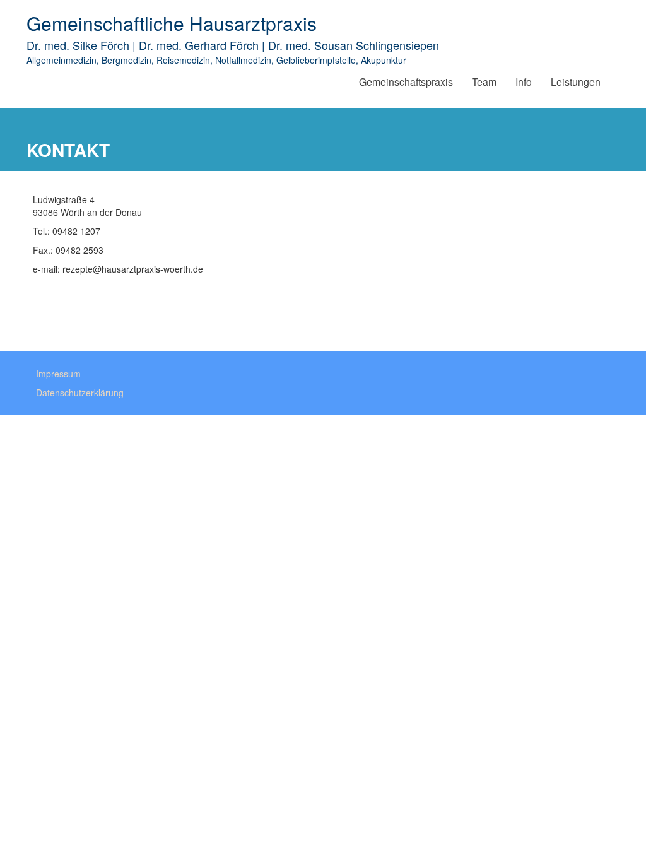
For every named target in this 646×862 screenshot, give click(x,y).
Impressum (58, 373)
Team (484, 81)
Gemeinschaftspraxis (406, 81)
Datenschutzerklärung (80, 392)
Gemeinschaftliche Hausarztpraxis (171, 23)
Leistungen (576, 81)
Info (523, 81)
